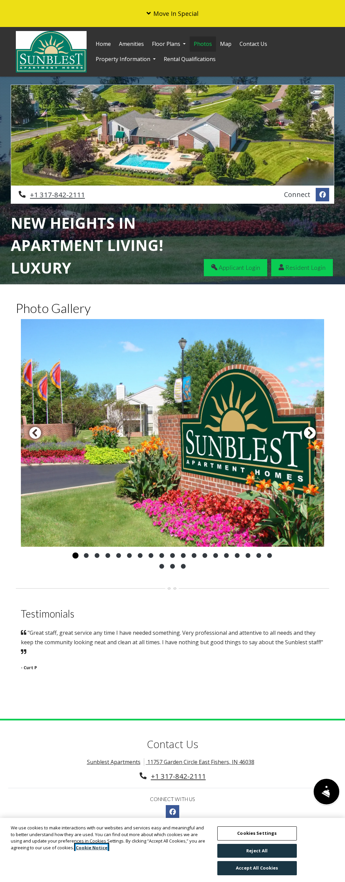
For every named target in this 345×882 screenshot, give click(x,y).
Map (225, 41)
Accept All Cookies (257, 868)
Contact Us (253, 41)
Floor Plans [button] (167, 41)
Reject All (257, 851)
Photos (203, 41)
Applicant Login (242, 261)
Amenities (131, 41)
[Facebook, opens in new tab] (322, 189)
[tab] (75, 550)
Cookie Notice (91, 848)
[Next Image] (310, 427)
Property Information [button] (124, 56)
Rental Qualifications (190, 56)
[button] (172, 13)
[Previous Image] (35, 427)
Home (103, 41)
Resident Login (308, 261)
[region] (172, 850)
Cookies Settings (257, 833)
